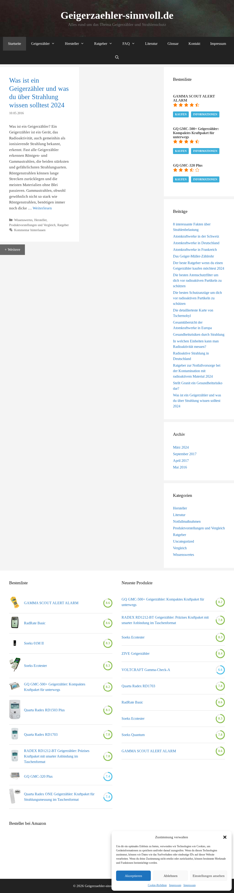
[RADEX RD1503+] (15, 710)
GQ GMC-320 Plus (38, 776)
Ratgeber (100, 44)
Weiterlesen (42, 208)
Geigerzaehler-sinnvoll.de (117, 15)
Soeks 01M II (34, 643)
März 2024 (181, 447)
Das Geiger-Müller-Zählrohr (193, 256)
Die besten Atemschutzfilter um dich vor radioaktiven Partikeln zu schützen (197, 280)
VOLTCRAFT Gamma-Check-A (146, 670)
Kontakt (194, 44)
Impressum (175, 885)
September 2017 (185, 454)
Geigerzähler (40, 44)
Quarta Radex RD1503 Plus (44, 710)
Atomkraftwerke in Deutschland (196, 243)
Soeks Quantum (133, 735)
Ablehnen (171, 876)
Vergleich (180, 548)
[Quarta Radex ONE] (15, 797)
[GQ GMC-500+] (15, 687)
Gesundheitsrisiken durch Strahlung (198, 334)
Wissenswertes (23, 220)
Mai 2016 (180, 467)
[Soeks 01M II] (15, 643)
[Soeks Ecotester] (15, 665)
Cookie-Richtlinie (157, 885)
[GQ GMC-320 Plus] (15, 777)
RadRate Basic (34, 623)
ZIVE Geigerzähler (136, 653)
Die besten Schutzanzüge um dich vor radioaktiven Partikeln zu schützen (197, 298)
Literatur (151, 44)
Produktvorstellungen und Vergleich (32, 225)
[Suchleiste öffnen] (117, 57)
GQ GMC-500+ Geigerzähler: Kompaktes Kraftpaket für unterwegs (54, 687)
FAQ (126, 44)
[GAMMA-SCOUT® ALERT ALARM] (15, 603)
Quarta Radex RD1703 (41, 734)
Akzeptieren (133, 876)
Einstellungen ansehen (209, 876)
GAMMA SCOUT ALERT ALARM (51, 603)
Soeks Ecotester (35, 666)
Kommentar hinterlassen (29, 230)
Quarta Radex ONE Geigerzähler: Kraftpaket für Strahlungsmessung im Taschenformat (59, 796)
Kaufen (181, 114)
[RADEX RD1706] (15, 734)
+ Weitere (12, 249)
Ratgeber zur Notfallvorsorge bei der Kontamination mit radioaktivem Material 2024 (196, 370)
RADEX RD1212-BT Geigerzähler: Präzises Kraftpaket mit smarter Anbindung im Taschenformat (56, 756)
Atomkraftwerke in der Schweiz (196, 236)
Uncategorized (183, 541)
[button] (225, 837)
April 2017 (181, 461)
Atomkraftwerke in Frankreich (195, 250)
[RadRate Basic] (15, 623)
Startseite (14, 44)
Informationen (205, 114)
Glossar (173, 44)
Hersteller (72, 44)
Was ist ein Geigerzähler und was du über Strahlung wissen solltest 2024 (197, 400)
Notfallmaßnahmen (187, 521)
